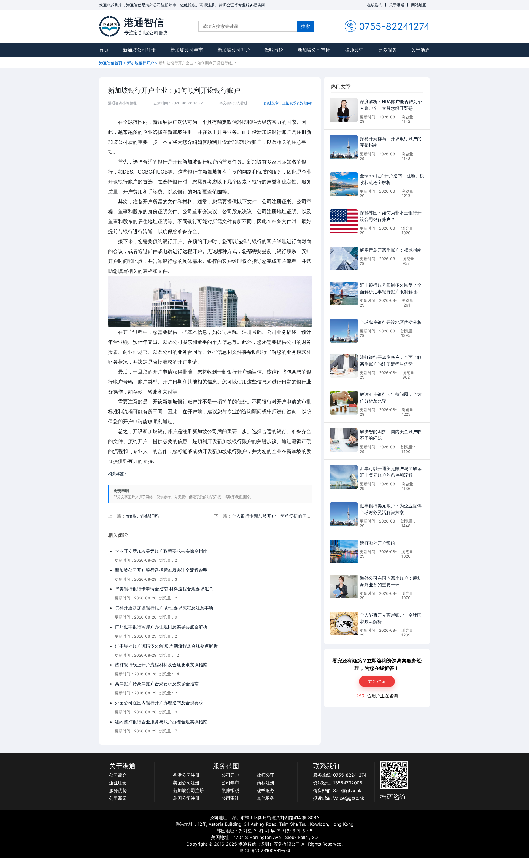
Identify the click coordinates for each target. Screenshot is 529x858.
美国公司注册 (186, 782)
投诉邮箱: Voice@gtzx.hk (338, 798)
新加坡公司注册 (139, 50)
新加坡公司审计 (314, 50)
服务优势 (118, 790)
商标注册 (265, 782)
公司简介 (118, 775)
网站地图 (419, 4)
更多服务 (387, 50)
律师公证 (354, 50)
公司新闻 (118, 798)
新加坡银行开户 (140, 62)
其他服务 (265, 798)
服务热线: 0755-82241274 (339, 775)
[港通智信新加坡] (109, 26)
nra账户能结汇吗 (142, 516)
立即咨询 (377, 681)
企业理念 (118, 782)
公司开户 (230, 775)
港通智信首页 (110, 62)
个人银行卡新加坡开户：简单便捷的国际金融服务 (280, 516)
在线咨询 (374, 4)
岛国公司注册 (186, 798)
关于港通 (396, 4)
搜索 (305, 26)
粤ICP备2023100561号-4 (264, 850)
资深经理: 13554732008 (337, 782)
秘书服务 (265, 790)
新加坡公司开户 (233, 50)
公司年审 (230, 782)
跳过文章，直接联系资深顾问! (288, 103)
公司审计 (230, 798)
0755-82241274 (394, 26)
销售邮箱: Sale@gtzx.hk (337, 790)
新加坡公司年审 (186, 50)
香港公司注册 (186, 775)
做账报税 (273, 50)
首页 (104, 50)
